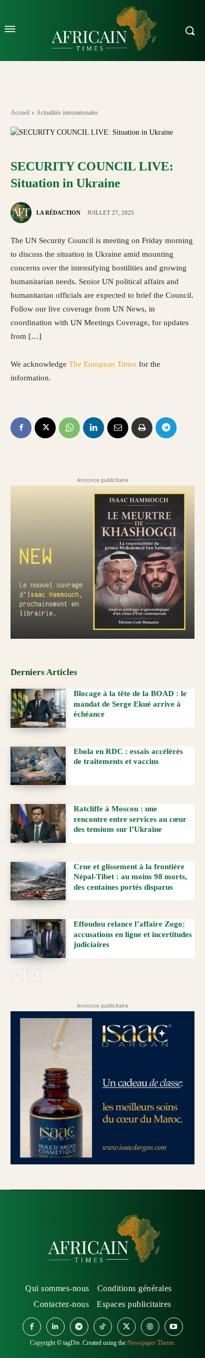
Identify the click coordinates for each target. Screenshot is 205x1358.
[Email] (117, 427)
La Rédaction (58, 212)
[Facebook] (21, 427)
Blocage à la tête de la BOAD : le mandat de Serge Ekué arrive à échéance (130, 703)
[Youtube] (174, 1326)
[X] (45, 427)
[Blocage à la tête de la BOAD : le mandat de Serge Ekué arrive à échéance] (38, 708)
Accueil (20, 112)
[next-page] (33, 975)
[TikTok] (103, 1326)
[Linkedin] (93, 427)
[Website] (150, 1326)
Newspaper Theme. (151, 1342)
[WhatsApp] (69, 427)
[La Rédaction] (23, 212)
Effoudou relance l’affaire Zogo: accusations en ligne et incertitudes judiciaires (133, 934)
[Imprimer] (141, 427)
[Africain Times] (102, 1240)
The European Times (103, 364)
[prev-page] (17, 975)
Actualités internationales (67, 112)
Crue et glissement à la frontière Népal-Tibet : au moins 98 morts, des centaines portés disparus (130, 876)
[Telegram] (166, 427)
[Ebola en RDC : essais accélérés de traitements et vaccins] (38, 766)
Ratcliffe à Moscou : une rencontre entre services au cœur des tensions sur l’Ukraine (130, 818)
